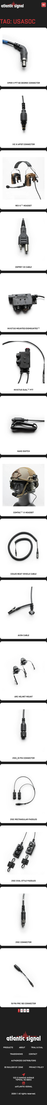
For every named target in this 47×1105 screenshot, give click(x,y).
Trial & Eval (37, 1048)
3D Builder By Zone (13, 1067)
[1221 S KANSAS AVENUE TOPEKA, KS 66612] (23, 1074)
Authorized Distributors (23, 1061)
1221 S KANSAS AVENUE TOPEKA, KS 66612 (23, 1079)
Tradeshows (16, 1054)
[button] (43, 5)
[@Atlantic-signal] (23, 1083)
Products (8, 1048)
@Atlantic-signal (23, 1087)
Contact (33, 1054)
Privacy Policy (36, 1067)
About (22, 1048)
